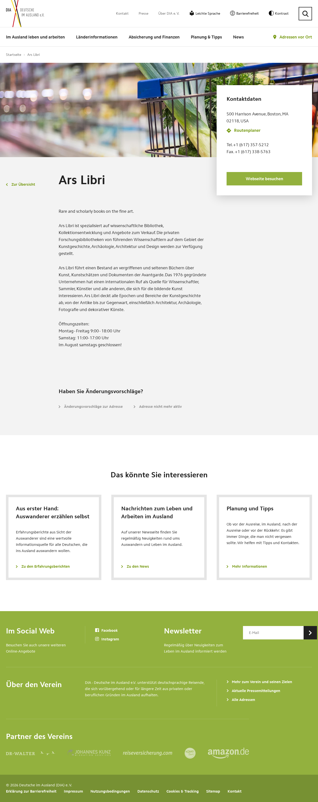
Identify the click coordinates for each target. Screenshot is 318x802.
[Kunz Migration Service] (95, 753)
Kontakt (122, 13)
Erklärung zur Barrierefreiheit (31, 791)
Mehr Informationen (249, 566)
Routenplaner (247, 130)
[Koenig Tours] (196, 753)
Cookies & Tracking (182, 791)
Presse (143, 13)
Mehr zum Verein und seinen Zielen (262, 682)
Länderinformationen (97, 37)
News (238, 37)
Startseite (13, 55)
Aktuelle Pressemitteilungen (256, 691)
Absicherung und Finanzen (154, 37)
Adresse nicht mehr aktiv (160, 406)
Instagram (109, 639)
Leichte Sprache (208, 13)
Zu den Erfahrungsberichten (45, 566)
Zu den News (138, 566)
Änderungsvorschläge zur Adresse (93, 406)
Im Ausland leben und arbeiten (35, 37)
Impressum (73, 791)
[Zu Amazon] (228, 753)
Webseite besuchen (264, 178)
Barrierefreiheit (247, 13)
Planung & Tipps (206, 37)
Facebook (109, 630)
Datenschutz (148, 791)
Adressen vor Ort (295, 37)
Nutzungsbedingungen (110, 791)
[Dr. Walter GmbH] (37, 753)
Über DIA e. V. (168, 13)
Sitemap (213, 791)
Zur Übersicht (23, 184)
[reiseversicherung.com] (154, 753)
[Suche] (305, 13)
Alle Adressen (243, 699)
